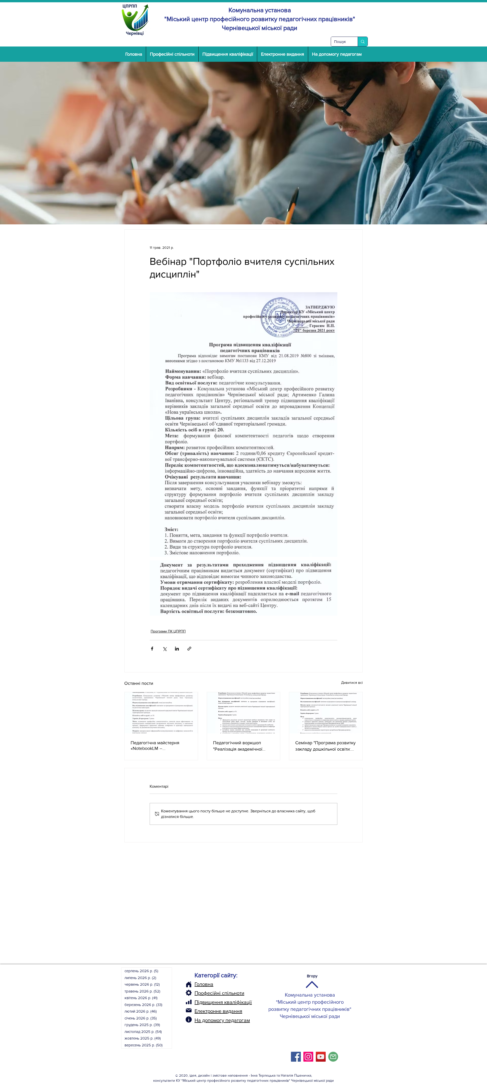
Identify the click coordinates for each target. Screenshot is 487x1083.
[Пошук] (363, 41)
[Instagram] (308, 1057)
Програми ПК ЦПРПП (168, 631)
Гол (198, 984)
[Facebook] (296, 1057)
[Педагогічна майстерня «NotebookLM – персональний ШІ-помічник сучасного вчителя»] (161, 712)
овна (207, 984)
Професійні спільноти (219, 993)
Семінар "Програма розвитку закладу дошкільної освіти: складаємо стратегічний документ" (325, 746)
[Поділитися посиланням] (189, 648)
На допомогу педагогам (222, 1020)
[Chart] (188, 1002)
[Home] (188, 984)
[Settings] (188, 992)
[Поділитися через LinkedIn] (177, 648)
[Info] (188, 1019)
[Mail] (188, 1010)
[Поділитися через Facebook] (152, 648)
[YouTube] (321, 1057)
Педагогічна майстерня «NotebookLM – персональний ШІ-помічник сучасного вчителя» (159, 745)
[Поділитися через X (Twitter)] (164, 648)
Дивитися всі (352, 682)
